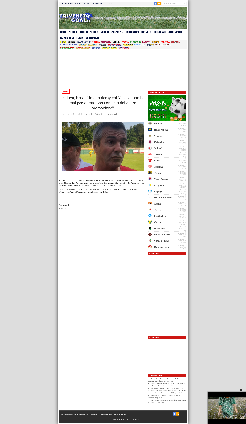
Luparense (123, 48)
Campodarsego (83, 48)
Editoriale (160, 32)
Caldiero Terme (109, 48)
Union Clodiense (163, 45)
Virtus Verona (114, 45)
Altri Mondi (67, 37)
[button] (241, 390)
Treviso (102, 45)
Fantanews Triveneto (138, 32)
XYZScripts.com (135, 419)
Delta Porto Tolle (68, 45)
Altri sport (175, 32)
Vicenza (96, 42)
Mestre (155, 42)
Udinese (71, 42)
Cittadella (106, 42)
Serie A (73, 32)
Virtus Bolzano (67, 48)
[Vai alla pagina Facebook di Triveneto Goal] (155, 5)
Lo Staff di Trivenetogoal (82, 3)
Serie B (84, 32)
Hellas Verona (84, 42)
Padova (125, 42)
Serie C (94, 32)
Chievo (63, 42)
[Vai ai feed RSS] (159, 5)
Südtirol (175, 42)
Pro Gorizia (139, 45)
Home (63, 32)
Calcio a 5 (117, 32)
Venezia (116, 42)
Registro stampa (67, 3)
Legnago (96, 48)
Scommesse (92, 37)
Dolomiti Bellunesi (88, 45)
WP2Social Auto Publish (113, 419)
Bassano (146, 42)
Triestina (165, 42)
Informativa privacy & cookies (102, 3)
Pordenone (135, 42)
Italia (79, 37)
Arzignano (128, 45)
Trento (150, 45)
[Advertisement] (123, 69)
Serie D (105, 32)
